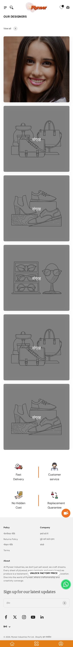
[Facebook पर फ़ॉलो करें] (6, 617)
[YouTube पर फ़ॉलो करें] (33, 617)
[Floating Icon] (65, 584)
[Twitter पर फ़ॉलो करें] (15, 617)
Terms (7, 550)
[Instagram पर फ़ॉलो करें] (24, 617)
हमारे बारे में (44, 533)
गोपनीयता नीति (9, 533)
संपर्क (42, 544)
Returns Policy (11, 539)
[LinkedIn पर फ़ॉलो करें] (42, 617)
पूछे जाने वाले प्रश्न (47, 539)
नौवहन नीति (8, 544)
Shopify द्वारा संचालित (43, 637)
